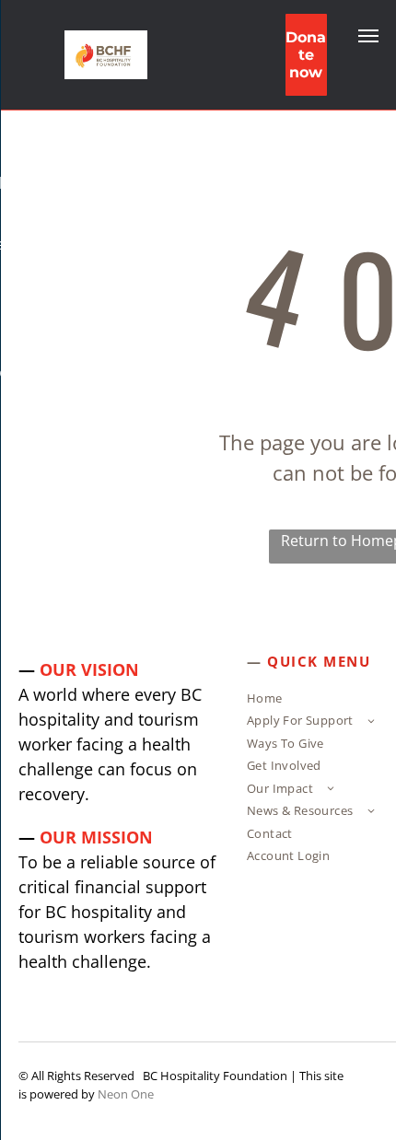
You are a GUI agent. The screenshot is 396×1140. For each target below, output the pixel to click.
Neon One (126, 1094)
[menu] (368, 35)
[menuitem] (318, 701)
